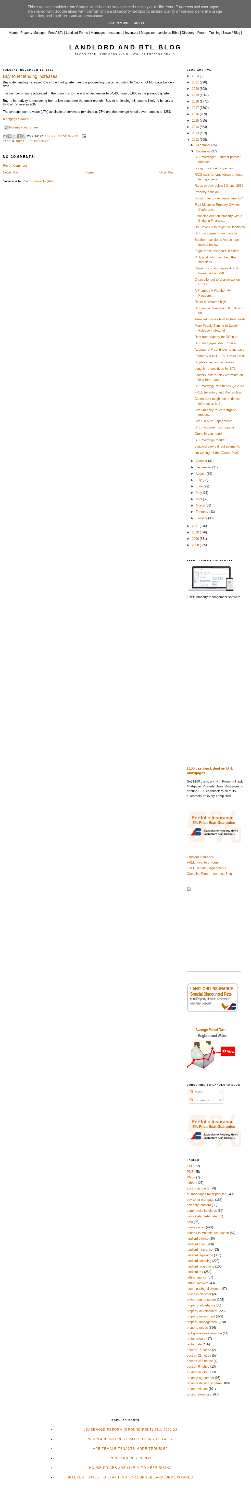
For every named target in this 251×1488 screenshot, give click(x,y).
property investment (201, 1316)
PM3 (190, 1172)
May (199, 493)
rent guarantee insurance (204, 1333)
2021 (196, 82)
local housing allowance (203, 1289)
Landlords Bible (168, 33)
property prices (197, 1327)
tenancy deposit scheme (204, 1383)
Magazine (148, 33)
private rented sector (201, 1300)
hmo (190, 1222)
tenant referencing (199, 1394)
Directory (188, 33)
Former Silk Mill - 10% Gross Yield (219, 356)
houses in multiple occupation (208, 1233)
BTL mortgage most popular (214, 427)
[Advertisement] (217, 682)
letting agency (197, 1277)
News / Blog (231, 33)
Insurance (115, 33)
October (202, 461)
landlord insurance (200, 1249)
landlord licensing (199, 1261)
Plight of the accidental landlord (217, 251)
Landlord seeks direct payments (217, 446)
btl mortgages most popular (206, 1194)
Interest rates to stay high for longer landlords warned (130, 1477)
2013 (196, 133)
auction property (198, 1188)
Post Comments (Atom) (39, 181)
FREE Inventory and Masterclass (218, 392)
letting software (197, 1283)
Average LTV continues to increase (219, 349)
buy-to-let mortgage (33, 141)
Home (13, 33)
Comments (201, 1100)
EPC (190, 1166)
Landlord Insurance (200, 857)
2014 (196, 127)
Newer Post (11, 172)
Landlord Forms (77, 33)
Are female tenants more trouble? (130, 1449)
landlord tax (195, 1272)
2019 (196, 95)
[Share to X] (14, 136)
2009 (196, 539)
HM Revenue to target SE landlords (220, 227)
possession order (199, 1294)
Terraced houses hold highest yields (220, 319)
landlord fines (196, 1244)
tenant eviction (197, 1389)
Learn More (118, 23)
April (199, 499)
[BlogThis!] (9, 136)
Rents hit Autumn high (210, 302)
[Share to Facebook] (19, 136)
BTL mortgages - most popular (216, 233)
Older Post (167, 172)
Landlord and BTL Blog (125, 47)
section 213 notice (200, 1361)
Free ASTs (55, 33)
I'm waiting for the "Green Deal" (217, 453)
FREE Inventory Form (202, 862)
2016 (196, 114)
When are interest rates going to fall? (130, 1439)
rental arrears (196, 1338)
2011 (196, 526)
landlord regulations (200, 1266)
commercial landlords (202, 1210)
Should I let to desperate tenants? (219, 198)
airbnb (191, 1183)
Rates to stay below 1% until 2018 (219, 185)
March (201, 505)
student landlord (198, 1372)
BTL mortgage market (210, 440)
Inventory (131, 33)
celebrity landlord (199, 1205)
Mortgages (98, 33)
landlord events (197, 1238)
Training (214, 33)
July (199, 480)
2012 (196, 139)
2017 (196, 108)
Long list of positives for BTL (215, 368)
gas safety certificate (202, 1216)
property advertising (201, 1305)
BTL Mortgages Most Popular (215, 343)
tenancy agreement (200, 1378)
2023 (196, 76)
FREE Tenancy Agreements (206, 868)
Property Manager (33, 33)
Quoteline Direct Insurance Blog (209, 874)
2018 (196, 101)
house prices (196, 1227)
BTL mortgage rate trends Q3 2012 (219, 386)
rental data (194, 1344)
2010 (196, 532)
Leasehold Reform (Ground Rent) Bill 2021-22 (130, 1429)
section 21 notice (199, 1355)
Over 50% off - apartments (213, 421)
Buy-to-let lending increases (214, 362)
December (203, 145)
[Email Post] (83, 135)
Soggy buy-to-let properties (214, 168)
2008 (196, 545)
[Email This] (5, 136)
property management (202, 1322)
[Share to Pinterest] (23, 136)
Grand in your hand (208, 434)
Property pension (207, 192)
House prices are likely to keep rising (130, 1468)
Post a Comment (15, 165)
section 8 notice (198, 1366)
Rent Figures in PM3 (130, 1458)
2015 (196, 120)
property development (202, 1311)
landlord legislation (200, 1255)
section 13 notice (199, 1350)
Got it (139, 23)
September (204, 467)
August (201, 473)
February (202, 512)
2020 (196, 89)
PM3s (191, 1177)
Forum (201, 33)
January (202, 518)
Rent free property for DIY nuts (216, 337)
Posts (197, 1092)
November (203, 151)
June (200, 486)
